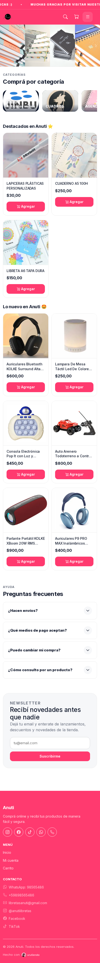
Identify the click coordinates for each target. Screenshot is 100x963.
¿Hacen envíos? (23, 610)
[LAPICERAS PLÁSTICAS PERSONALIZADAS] (25, 155)
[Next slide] (96, 45)
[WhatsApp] (41, 832)
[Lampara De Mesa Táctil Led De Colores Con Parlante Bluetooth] (74, 336)
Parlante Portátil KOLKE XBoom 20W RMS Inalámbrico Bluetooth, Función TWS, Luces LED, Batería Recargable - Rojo (26, 541)
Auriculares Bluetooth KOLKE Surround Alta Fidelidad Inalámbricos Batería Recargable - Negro (25, 366)
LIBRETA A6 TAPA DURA (25, 271)
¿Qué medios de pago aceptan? (37, 630)
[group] (21, 101)
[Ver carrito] (76, 17)
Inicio (7, 852)
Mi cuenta (10, 860)
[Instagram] (7, 832)
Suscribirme (50, 756)
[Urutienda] (30, 955)
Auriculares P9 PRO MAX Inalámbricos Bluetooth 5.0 (71, 541)
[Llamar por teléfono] (52, 832)
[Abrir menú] (88, 17)
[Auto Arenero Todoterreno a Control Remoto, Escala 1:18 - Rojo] (74, 423)
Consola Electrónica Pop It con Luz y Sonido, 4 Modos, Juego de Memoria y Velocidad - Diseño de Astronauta (25, 453)
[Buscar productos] (65, 17)
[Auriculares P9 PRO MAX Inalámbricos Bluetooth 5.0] (74, 510)
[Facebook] (18, 832)
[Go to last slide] (4, 45)
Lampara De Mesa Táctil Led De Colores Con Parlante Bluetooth (73, 366)
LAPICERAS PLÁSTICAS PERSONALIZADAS (25, 185)
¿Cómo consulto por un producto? (40, 670)
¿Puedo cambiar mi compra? (34, 650)
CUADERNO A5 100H (71, 183)
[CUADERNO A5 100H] (74, 155)
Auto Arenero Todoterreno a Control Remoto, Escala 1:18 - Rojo (73, 453)
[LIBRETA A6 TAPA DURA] (25, 242)
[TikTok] (29, 832)
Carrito (8, 868)
